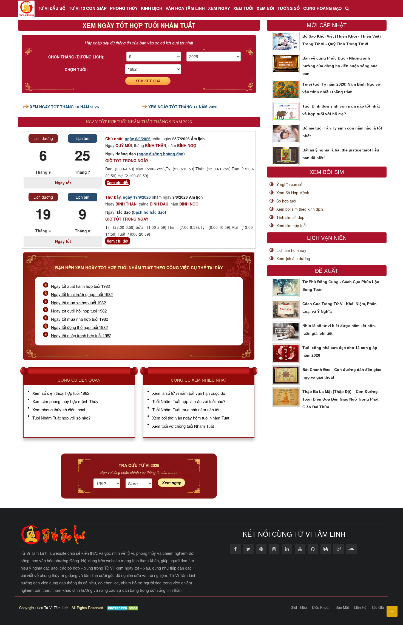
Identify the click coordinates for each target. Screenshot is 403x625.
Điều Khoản (321, 607)
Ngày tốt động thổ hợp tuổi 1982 (79, 327)
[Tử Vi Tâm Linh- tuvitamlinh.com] (53, 534)
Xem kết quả (147, 81)
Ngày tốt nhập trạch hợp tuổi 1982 (81, 335)
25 (82, 155)
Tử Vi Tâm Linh (56, 607)
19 (43, 213)
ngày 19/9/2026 (137, 197)
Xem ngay (171, 482)
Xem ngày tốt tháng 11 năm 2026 (182, 106)
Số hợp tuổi (286, 201)
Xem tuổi (243, 8)
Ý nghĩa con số (289, 184)
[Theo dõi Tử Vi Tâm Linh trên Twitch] (338, 549)
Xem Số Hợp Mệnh (292, 192)
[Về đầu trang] (392, 611)
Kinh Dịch (151, 8)
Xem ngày (219, 8)
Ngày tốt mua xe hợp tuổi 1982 (78, 302)
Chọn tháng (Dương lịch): (76, 57)
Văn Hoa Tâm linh (185, 8)
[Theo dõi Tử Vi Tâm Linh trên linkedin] (287, 549)
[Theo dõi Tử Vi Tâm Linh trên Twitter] (248, 549)
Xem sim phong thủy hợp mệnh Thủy (65, 401)
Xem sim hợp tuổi (291, 225)
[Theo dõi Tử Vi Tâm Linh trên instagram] (274, 549)
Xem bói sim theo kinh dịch (299, 209)
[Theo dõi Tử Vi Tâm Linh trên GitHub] (313, 549)
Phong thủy (124, 8)
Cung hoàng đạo (322, 8)
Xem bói (265, 8)
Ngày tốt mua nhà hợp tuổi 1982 (79, 319)
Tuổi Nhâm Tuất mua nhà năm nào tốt (185, 409)
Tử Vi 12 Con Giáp (88, 8)
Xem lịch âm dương (293, 258)
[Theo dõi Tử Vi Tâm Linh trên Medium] (325, 549)
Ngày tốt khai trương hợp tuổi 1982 (82, 294)
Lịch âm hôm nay (291, 250)
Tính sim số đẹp (290, 217)
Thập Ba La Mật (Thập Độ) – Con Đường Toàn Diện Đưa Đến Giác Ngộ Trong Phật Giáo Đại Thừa (340, 399)
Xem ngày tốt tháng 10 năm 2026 (64, 106)
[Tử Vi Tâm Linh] (26, 8)
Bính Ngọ (186, 145)
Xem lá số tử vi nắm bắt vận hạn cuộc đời (189, 393)
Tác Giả (377, 607)
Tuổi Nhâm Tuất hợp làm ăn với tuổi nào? (188, 401)
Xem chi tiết (118, 182)
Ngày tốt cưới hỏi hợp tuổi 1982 (79, 311)
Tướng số (288, 8)
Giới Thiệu (299, 607)
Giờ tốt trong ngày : (128, 160)
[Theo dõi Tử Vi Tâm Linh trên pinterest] (261, 549)
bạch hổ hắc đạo (149, 212)
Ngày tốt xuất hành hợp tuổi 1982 (80, 286)
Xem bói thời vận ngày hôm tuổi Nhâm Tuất (190, 418)
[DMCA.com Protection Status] (123, 607)
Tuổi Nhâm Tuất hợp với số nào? (61, 418)
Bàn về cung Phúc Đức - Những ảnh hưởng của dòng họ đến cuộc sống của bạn (340, 66)
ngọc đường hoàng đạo (160, 153)
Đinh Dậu (159, 204)
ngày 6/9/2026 (138, 138)
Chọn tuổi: (76, 69)
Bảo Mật (342, 607)
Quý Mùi (123, 145)
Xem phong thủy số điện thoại (58, 409)
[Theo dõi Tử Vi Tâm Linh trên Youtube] (300, 549)
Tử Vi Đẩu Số (52, 8)
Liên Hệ (360, 607)
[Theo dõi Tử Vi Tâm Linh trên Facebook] (235, 549)
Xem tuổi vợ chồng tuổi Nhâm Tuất (183, 426)
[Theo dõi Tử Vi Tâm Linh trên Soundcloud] (351, 549)
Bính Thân (155, 145)
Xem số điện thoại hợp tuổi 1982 (60, 393)
